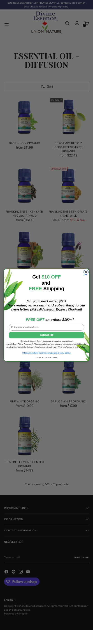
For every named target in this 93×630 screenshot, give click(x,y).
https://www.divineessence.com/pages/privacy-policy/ (46, 352)
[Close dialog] (86, 272)
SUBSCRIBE (46, 335)
